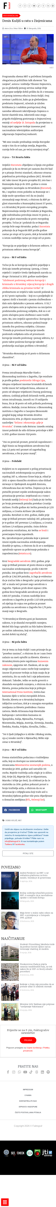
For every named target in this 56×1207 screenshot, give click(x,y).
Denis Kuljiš (11, 820)
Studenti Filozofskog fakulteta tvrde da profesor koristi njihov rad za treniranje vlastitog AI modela (37, 946)
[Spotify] (53, 6)
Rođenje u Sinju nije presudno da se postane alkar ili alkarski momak (37, 985)
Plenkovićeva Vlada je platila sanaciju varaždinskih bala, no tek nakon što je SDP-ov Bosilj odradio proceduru (36, 968)
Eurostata (16, 164)
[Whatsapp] (29, 6)
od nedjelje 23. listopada (22, 122)
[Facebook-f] (20, 6)
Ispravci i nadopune (28, 1107)
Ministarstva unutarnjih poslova (32, 765)
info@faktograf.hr (13, 841)
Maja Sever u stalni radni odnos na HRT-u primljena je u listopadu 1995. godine (36, 915)
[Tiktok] (39, 6)
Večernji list (26, 499)
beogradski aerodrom (19, 561)
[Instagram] (25, 6)
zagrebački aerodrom (40, 572)
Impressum (28, 1090)
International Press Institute (17, 692)
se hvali (43, 530)
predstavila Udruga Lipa (32, 380)
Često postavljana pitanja (28, 1113)
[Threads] (43, 6)
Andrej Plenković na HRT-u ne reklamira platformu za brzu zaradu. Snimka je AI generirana (35, 875)
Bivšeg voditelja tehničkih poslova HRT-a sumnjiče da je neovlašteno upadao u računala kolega (36, 895)
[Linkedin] (42, 1072)
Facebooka (19, 844)
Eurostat (45, 188)
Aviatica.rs (24, 553)
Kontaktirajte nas (28, 1101)
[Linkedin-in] (48, 6)
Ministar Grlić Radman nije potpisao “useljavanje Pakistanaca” (37, 1005)
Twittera (8, 844)
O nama (28, 1095)
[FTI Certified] (47, 1153)
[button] (14, 810)
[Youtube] (34, 6)
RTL (28, 799)
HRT (20, 820)
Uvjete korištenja (34, 1048)
